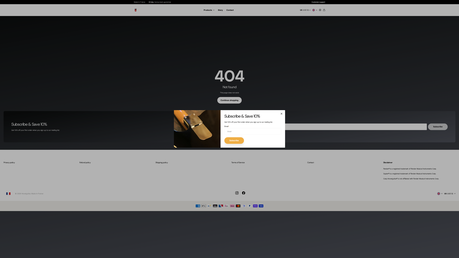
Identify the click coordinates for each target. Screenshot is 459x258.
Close (281, 113)
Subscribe (234, 140)
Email (226, 126)
